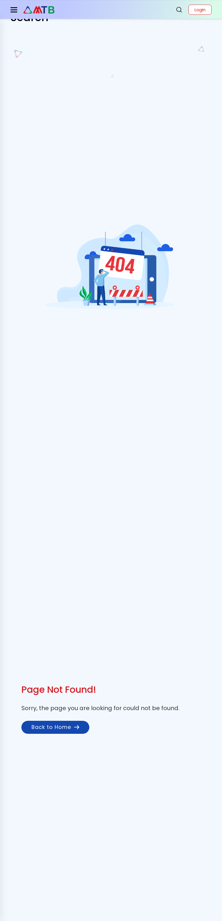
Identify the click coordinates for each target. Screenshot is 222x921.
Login (200, 10)
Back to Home (51, 727)
